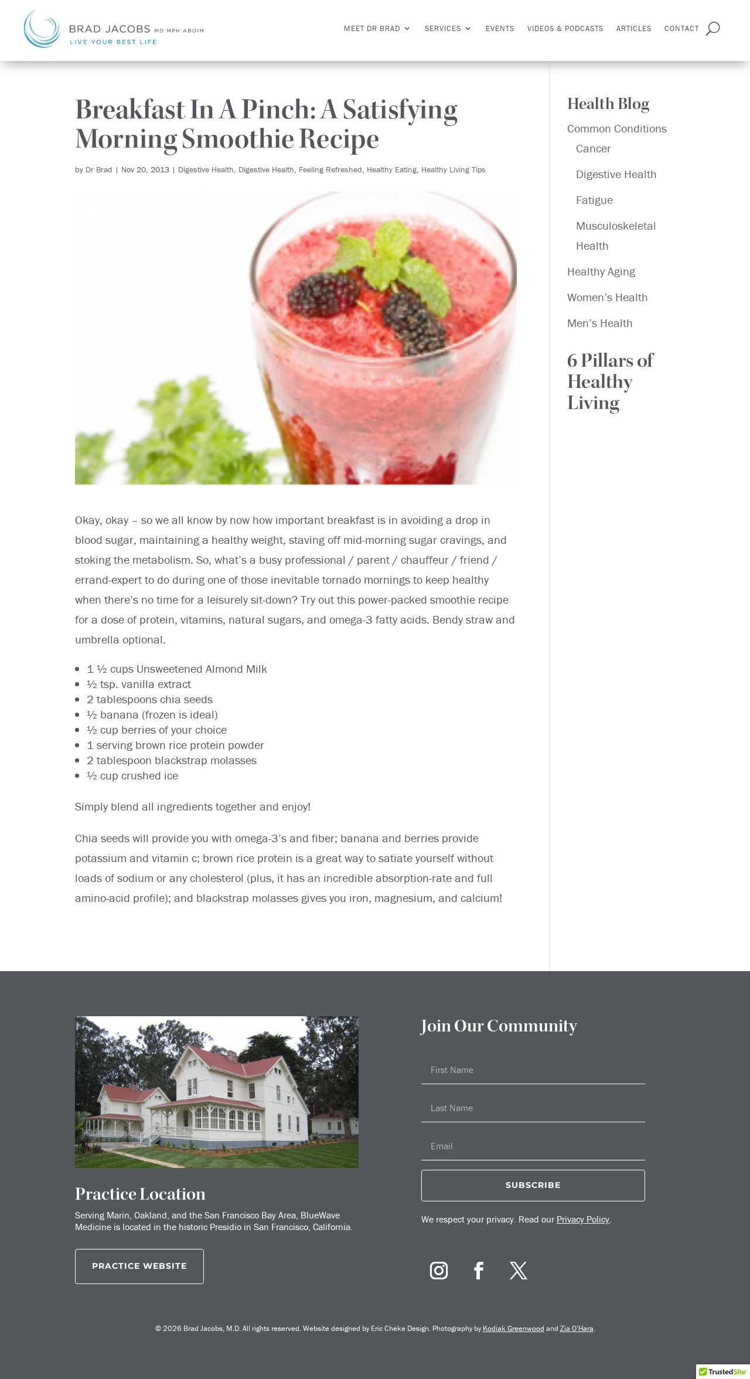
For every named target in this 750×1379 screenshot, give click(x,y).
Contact (681, 28)
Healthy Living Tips (453, 169)
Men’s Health (600, 322)
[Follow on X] (518, 1270)
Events (500, 28)
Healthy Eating (392, 169)
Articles (634, 28)
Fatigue (594, 199)
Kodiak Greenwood (513, 1328)
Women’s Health (607, 297)
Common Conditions (617, 128)
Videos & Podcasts (565, 28)
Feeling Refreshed (330, 169)
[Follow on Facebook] (478, 1270)
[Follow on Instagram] (438, 1270)
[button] (621, 385)
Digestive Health (206, 169)
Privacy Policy (583, 1219)
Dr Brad (99, 169)
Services (443, 28)
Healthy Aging (601, 271)
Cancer (593, 148)
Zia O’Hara (577, 1328)
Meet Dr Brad (372, 28)
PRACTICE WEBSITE (139, 1266)
